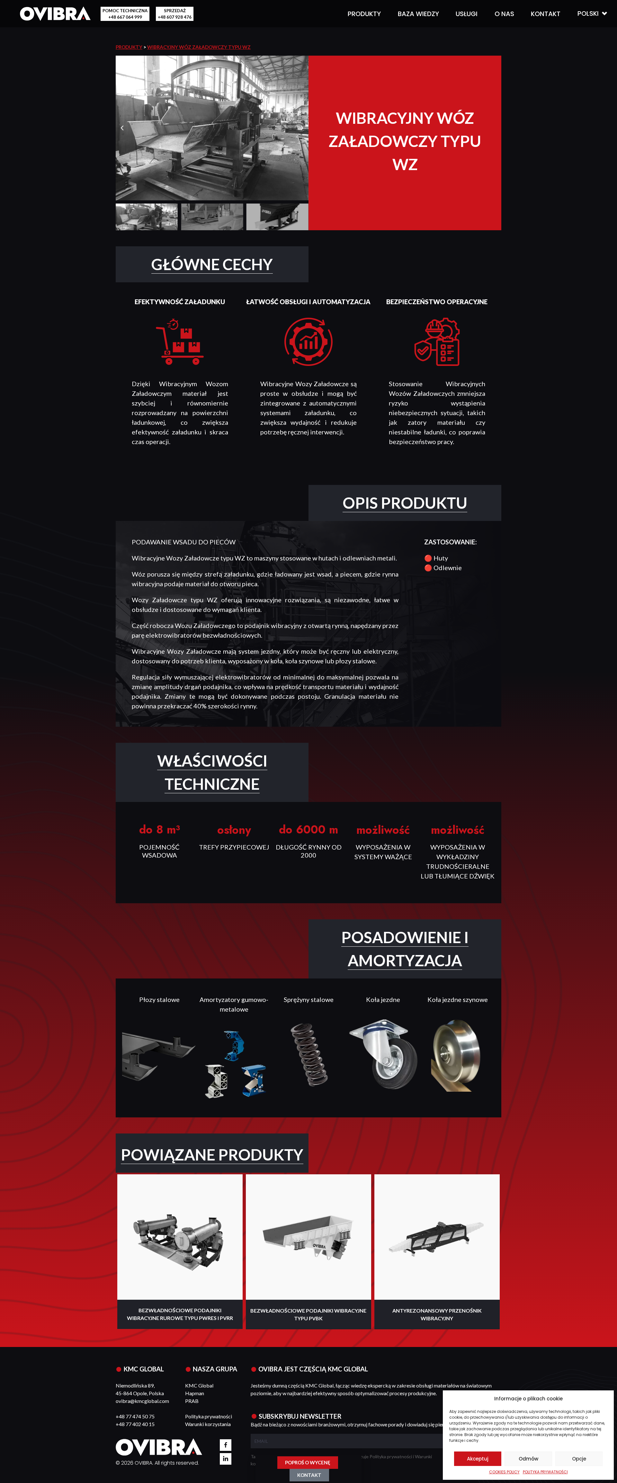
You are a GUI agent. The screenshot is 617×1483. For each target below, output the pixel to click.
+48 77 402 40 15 (135, 1424)
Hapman (194, 1393)
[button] (122, 128)
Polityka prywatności (208, 1416)
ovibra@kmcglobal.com (142, 1401)
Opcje (579, 1458)
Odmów (528, 1458)
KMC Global (199, 1385)
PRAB (192, 1401)
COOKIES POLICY (504, 1472)
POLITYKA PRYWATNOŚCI (545, 1472)
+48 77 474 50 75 (135, 1416)
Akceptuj (477, 1458)
